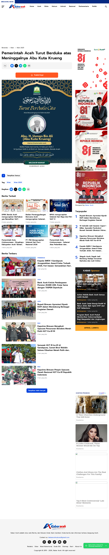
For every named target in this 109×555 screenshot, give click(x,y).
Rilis (38, 323)
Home (32, 6)
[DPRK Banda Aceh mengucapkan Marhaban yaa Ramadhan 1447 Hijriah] (13, 205)
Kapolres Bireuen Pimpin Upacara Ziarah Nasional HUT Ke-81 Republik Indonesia (54, 372)
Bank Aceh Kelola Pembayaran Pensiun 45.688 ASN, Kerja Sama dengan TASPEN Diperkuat (52, 285)
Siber (36, 546)
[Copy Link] (29, 65)
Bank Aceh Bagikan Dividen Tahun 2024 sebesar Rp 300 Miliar (89, 284)
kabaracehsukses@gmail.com (58, 537)
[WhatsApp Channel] (64, 542)
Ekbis (46, 6)
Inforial (63, 6)
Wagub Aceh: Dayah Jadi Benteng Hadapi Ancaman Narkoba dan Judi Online (91, 258)
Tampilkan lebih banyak (37, 390)
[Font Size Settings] (5, 65)
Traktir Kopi (38, 75)
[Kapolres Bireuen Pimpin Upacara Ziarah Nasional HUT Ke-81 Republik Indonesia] (19, 375)
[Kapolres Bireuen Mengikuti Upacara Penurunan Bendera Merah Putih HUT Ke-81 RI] (19, 331)
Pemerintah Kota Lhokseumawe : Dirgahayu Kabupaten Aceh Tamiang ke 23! (13, 242)
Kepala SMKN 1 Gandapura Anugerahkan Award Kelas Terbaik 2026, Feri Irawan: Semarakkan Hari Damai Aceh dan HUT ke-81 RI (54, 263)
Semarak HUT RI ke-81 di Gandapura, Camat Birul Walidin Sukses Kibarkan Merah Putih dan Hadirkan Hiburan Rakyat (53, 347)
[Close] (106, 545)
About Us (78, 546)
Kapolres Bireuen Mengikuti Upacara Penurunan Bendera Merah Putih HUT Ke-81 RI (54, 328)
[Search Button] (106, 6)
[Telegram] (20, 65)
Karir (71, 546)
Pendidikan (41, 258)
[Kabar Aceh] (17, 6)
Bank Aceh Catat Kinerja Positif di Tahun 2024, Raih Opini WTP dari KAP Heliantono (91, 306)
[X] (16, 65)
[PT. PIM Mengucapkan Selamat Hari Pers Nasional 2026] (37, 231)
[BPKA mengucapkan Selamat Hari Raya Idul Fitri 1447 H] (61, 205)
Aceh (39, 6)
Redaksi (30, 546)
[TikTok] (54, 542)
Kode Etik (57, 546)
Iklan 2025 (18, 182)
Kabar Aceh (89, 205)
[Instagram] (44, 542)
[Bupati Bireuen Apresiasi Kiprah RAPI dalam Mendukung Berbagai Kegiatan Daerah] (19, 310)
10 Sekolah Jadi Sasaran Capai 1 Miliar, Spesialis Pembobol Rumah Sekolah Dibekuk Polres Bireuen (93, 228)
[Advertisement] (54, 28)
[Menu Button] (3, 6)
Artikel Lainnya (91, 328)
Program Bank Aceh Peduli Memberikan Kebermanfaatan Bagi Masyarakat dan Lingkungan (91, 317)
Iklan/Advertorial (46, 546)
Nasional (72, 6)
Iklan (9, 182)
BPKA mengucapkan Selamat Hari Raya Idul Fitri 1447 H (61, 217)
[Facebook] (12, 65)
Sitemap (65, 546)
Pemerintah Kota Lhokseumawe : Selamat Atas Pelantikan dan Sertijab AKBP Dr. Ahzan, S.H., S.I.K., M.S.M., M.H (60, 242)
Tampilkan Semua (13, 175)
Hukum (54, 6)
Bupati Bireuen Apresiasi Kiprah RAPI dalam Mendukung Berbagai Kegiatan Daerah (53, 307)
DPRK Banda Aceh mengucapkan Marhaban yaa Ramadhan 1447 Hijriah (12, 217)
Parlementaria (84, 6)
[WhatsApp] (25, 65)
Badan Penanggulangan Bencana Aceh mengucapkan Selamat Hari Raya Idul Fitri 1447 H (36, 217)
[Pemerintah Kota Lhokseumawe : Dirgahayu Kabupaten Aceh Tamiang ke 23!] (13, 231)
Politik (94, 6)
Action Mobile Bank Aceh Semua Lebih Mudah (91, 296)
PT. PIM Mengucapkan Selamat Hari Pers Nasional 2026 (35, 242)
